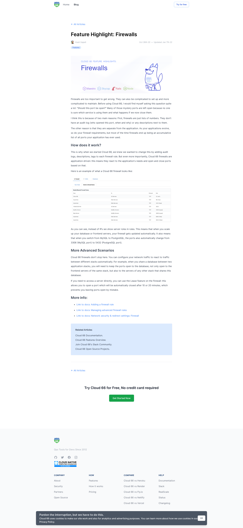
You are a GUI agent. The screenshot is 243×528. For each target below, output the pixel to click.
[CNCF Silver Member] (65, 464)
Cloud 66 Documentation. (89, 335)
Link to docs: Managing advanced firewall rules (101, 310)
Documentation (167, 480)
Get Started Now (121, 398)
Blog (76, 4)
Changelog (164, 503)
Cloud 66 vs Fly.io (133, 491)
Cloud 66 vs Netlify (134, 497)
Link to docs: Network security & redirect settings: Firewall (107, 315)
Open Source (61, 497)
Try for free (181, 4)
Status (162, 497)
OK (201, 518)
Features (93, 480)
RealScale (164, 491)
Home (66, 4)
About (57, 480)
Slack (161, 486)
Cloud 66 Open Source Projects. (92, 348)
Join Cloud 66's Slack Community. (93, 344)
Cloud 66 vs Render (134, 486)
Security (58, 486)
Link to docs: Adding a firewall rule (95, 304)
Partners (58, 491)
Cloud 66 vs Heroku (134, 480)
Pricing (92, 491)
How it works (96, 486)
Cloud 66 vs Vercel (134, 503)
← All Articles (78, 24)
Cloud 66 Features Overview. (90, 339)
